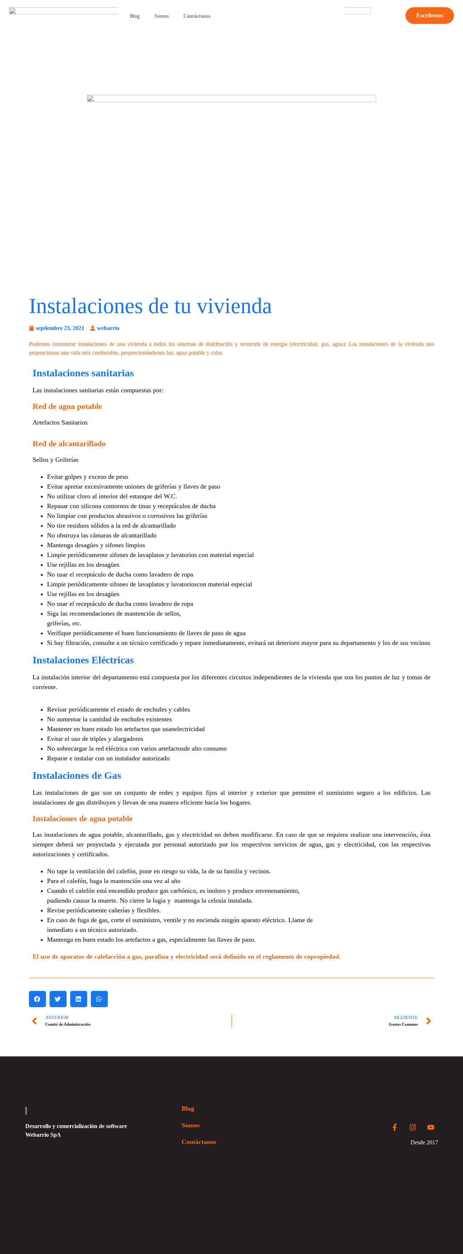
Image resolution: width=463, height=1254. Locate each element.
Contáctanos (197, 16)
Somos (161, 16)
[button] (37, 999)
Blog (135, 16)
